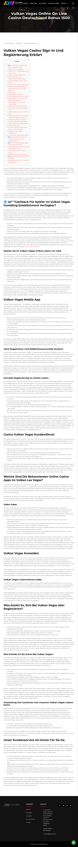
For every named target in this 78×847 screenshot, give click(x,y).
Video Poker (11, 92)
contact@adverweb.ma (50, 834)
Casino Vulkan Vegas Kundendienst (18, 84)
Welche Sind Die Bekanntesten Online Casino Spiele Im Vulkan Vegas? (17, 88)
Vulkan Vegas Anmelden (15, 94)
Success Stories (53, 3)
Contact (64, 3)
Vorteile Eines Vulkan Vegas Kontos (18, 135)
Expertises (33, 3)
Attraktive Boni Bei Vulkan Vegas (17, 154)
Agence (25, 3)
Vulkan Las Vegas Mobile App (16, 75)
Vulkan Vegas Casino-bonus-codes (18, 96)
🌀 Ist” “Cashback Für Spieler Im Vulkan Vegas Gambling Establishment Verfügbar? (17, 67)
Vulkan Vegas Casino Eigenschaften (18, 123)
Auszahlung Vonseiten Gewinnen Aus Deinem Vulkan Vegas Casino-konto (18, 108)
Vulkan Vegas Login (13, 125)
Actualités (42, 3)
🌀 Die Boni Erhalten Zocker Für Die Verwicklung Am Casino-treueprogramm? (17, 139)
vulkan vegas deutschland (32, 246)
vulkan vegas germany (30, 43)
